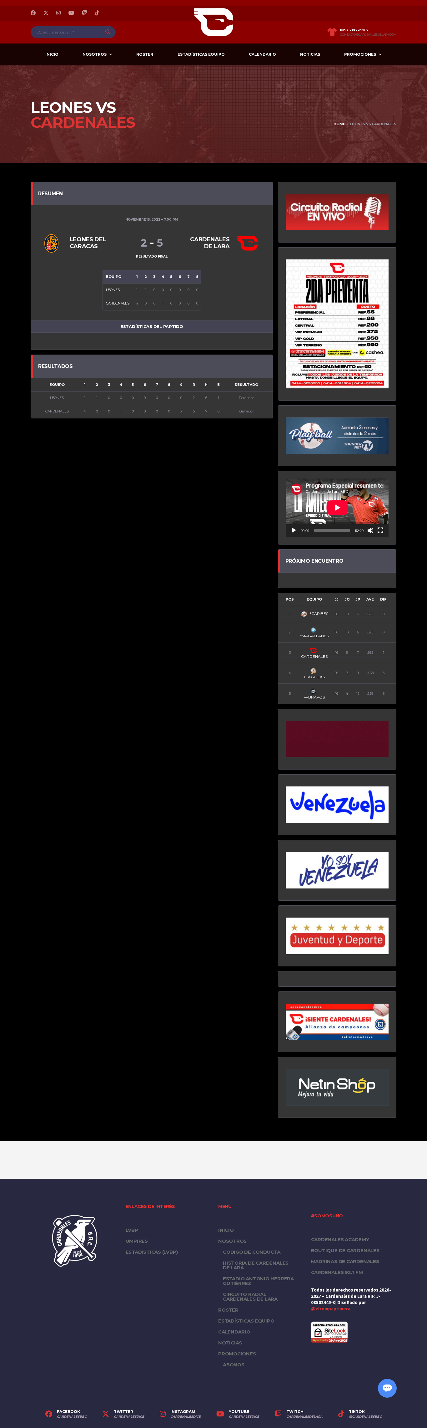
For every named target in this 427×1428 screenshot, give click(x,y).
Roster (144, 54)
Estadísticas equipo (201, 54)
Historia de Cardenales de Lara (256, 1265)
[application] (337, 507)
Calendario (262, 54)
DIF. (383, 599)
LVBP (132, 1230)
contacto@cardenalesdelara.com (368, 34)
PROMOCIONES (360, 54)
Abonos (233, 1365)
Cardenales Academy (340, 1239)
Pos (290, 599)
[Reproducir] (294, 530)
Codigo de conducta (251, 1252)
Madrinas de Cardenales (345, 1261)
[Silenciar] (370, 530)
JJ (337, 599)
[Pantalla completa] (380, 530)
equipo (314, 599)
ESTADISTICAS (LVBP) (152, 1252)
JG (347, 599)
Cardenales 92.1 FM (337, 1272)
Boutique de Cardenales (345, 1250)
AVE (370, 599)
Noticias (310, 54)
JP (358, 599)
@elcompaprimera (330, 1309)
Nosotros (95, 54)
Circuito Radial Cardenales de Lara (250, 1296)
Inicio (51, 54)
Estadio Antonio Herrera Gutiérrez (258, 1281)
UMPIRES (137, 1241)
